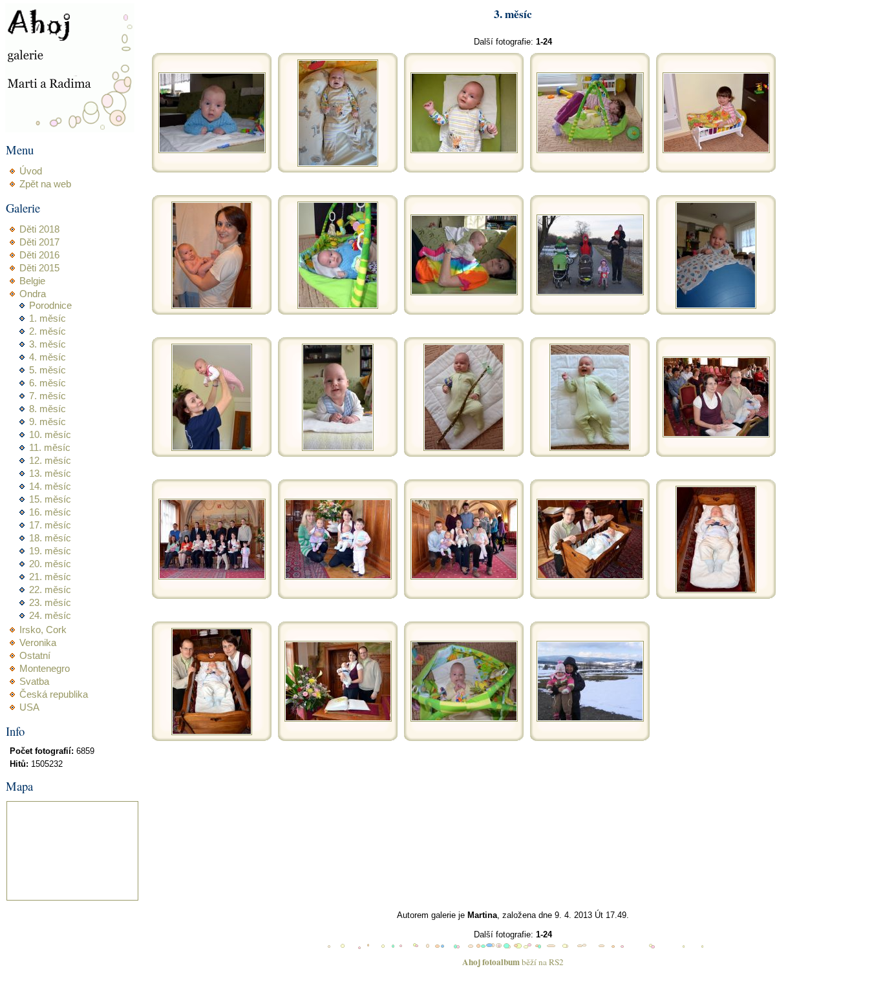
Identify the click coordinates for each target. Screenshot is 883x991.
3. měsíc (47, 344)
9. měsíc (47, 422)
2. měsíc (47, 331)
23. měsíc (50, 603)
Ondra (32, 294)
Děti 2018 (39, 229)
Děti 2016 (39, 255)
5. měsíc (47, 370)
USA (29, 707)
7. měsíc (47, 396)
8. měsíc (47, 409)
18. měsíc (50, 538)
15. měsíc (50, 499)
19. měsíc (50, 551)
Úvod (30, 171)
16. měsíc (50, 512)
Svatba (34, 681)
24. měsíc (50, 615)
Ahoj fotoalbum (491, 961)
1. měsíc (47, 318)
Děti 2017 (39, 242)
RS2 (556, 962)
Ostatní (34, 656)
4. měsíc (47, 357)
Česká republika (53, 694)
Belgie (32, 281)
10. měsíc (50, 435)
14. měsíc (50, 486)
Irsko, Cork (43, 630)
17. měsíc (50, 525)
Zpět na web (45, 184)
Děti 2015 (39, 268)
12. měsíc (50, 460)
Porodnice (50, 305)
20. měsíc (50, 564)
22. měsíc (50, 590)
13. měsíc (50, 473)
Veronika (37, 643)
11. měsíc (49, 448)
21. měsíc (50, 577)
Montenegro (44, 668)
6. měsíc (47, 383)
